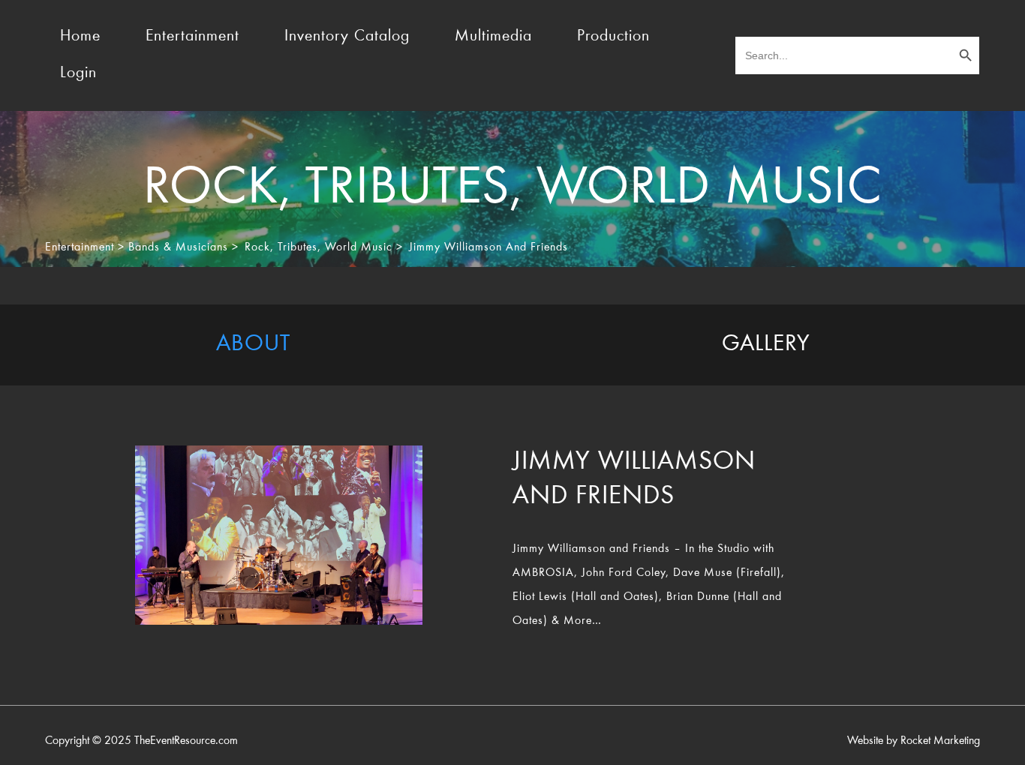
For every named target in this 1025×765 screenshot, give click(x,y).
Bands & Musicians (178, 248)
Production (613, 36)
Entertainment (192, 36)
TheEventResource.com (186, 741)
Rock (257, 248)
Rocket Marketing (940, 741)
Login (78, 73)
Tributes (297, 248)
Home (80, 36)
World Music (358, 248)
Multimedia (493, 36)
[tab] (253, 345)
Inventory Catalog (347, 36)
